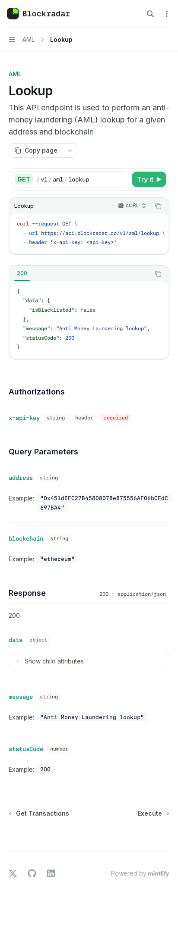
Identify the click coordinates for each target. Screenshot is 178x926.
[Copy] (121, 179)
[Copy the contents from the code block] (158, 206)
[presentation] (89, 233)
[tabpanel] (89, 319)
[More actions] (166, 14)
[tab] (22, 273)
